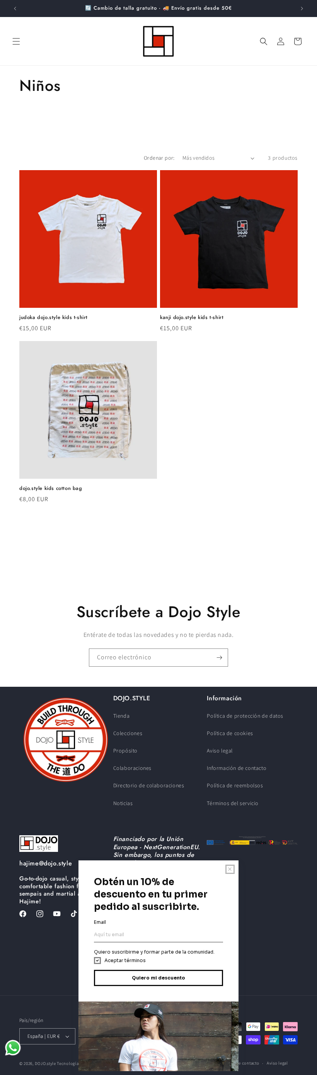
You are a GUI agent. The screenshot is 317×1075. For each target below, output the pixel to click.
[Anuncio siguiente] (301, 8)
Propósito (125, 750)
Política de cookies (230, 733)
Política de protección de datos (245, 715)
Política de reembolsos (235, 785)
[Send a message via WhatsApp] (13, 1048)
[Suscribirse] (219, 657)
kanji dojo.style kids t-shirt (191, 317)
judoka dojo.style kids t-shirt (53, 317)
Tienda (121, 715)
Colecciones (128, 733)
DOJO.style (45, 1063)
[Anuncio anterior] (15, 8)
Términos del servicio (233, 803)
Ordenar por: (159, 157)
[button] (16, 41)
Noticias (123, 803)
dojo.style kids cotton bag (50, 488)
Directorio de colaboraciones (148, 785)
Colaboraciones (132, 767)
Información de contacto (236, 767)
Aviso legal (220, 750)
